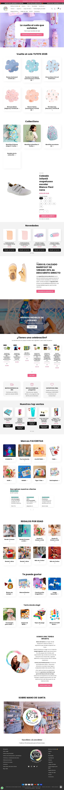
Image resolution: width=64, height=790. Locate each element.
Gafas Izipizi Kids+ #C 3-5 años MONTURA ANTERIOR (44, 420)
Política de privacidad (8, 753)
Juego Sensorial (54, 593)
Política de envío (55, 786)
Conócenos (51, 776)
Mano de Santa (12, 786)
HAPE (8, 480)
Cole (49, 753)
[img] (32, 491)
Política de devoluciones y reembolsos (12, 755)
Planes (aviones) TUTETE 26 (12, 77)
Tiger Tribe (38, 480)
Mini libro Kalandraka (27, 353)
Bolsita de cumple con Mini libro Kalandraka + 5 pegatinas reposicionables (47, 357)
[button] (24, 6)
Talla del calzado (43, 196)
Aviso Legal (5, 751)
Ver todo (32, 253)
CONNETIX (8, 459)
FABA (54, 459)
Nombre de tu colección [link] (11, 154)
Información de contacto (30, 788)
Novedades (50, 755)
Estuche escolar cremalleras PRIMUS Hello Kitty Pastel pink (39, 244)
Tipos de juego (39, 623)
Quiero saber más (45, 685)
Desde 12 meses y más (39, 539)
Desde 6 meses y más (24, 540)
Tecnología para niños (9, 623)
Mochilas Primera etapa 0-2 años (12, 145)
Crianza (50, 760)
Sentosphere (54, 480)
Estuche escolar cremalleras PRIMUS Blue (55, 244)
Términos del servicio (46, 786)
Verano (50, 751)
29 (41, 203)
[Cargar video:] (32, 717)
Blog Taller (5, 768)
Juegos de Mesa (24, 623)
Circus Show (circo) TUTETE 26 (52, 77)
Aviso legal (38, 788)
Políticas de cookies (7, 762)
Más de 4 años (39, 560)
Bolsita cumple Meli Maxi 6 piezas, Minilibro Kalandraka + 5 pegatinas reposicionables (57, 357)
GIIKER (24, 480)
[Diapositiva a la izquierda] (29, 372)
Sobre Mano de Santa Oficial (10, 766)
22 (41, 198)
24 (45, 198)
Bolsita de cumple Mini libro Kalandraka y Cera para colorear (17, 356)
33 (41, 206)
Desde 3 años (24, 561)
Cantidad (41, 209)
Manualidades (24, 592)
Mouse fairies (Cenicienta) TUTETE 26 (32, 108)
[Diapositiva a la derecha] (34, 372)
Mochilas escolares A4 (52, 145)
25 (49, 198)
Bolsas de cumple (9, 593)
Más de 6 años (54, 561)
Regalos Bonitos (52, 770)
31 (49, 203)
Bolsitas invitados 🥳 (53, 749)
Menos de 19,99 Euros (55, 623)
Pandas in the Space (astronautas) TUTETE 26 (32, 78)
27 (45, 201)
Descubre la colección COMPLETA (32, 34)
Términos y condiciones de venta (11, 757)
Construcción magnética (39, 593)
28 (50, 201)
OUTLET (50, 774)
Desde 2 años (9, 561)
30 (45, 203)
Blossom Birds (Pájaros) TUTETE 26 (11, 107)
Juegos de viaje (52, 772)
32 (54, 203)
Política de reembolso (26, 786)
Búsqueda (5, 749)
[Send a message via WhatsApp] (2, 787)
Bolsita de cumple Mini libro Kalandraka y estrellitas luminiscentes (7, 356)
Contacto (5, 764)
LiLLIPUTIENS (39, 459)
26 (42, 201)
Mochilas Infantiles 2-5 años (32, 145)
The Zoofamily (24, 459)
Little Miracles (32, 418)
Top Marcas (51, 757)
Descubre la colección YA (45, 291)
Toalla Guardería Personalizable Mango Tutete (9, 244)
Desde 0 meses (9, 539)
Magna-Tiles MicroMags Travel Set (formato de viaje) (56, 420)
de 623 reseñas (14, 493)
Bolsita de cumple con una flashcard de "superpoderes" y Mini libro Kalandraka (37, 357)
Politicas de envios (7, 760)
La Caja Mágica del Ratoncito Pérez (8, 419)
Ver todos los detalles (44, 219)
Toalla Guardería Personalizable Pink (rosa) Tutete (24, 244)
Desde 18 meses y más (54, 539)
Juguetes (50, 762)
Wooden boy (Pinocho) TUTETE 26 (52, 107)
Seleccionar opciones (44, 427)
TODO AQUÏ (32, 327)
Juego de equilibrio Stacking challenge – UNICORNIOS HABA (20, 421)
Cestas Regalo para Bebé (52, 767)
